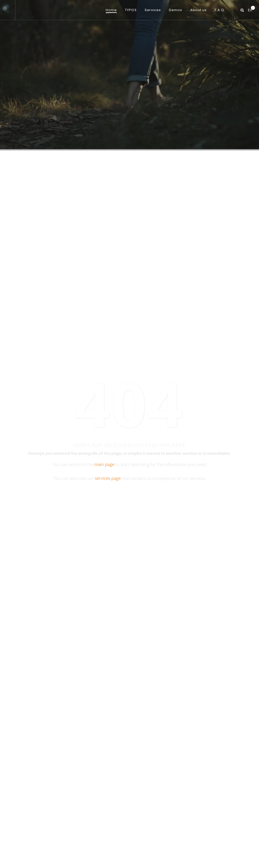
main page (104, 464)
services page (108, 478)
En (249, 9)
